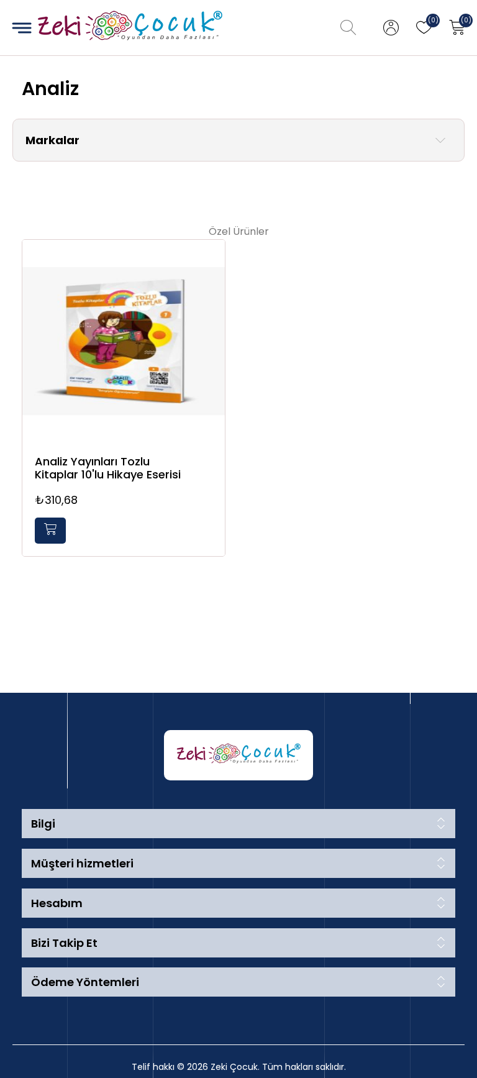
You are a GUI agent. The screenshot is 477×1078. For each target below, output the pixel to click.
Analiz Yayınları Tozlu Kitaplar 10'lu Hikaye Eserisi (108, 468)
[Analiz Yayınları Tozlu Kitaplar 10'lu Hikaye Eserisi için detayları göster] (123, 341)
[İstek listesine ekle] (212, 263)
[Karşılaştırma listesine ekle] (212, 289)
